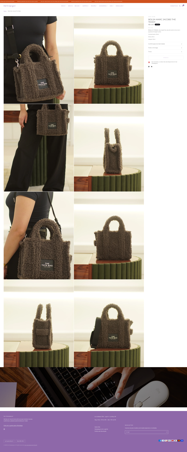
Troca (150, 51)
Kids (111, 6)
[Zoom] (70, 19)
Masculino (119, 6)
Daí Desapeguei (9, 6)
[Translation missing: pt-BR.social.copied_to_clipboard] (152, 66)
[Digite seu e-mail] (166, 432)
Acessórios (103, 6)
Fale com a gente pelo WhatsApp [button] (13, 425)
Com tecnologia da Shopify (30, 445)
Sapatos (85, 6)
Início (63, 6)
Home (5, 11)
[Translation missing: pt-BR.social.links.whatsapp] (149, 66)
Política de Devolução (100, 431)
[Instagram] (5, 429)
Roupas (93, 6)
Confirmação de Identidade (156, 44)
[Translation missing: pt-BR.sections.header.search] (179, 6)
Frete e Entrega (153, 47)
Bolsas (77, 6)
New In (70, 6)
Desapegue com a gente (101, 429)
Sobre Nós (97, 427)
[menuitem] (63, 6)
